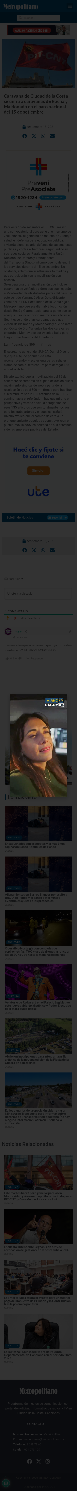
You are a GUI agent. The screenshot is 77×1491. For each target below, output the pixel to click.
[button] (61, 700)
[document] (38, 745)
